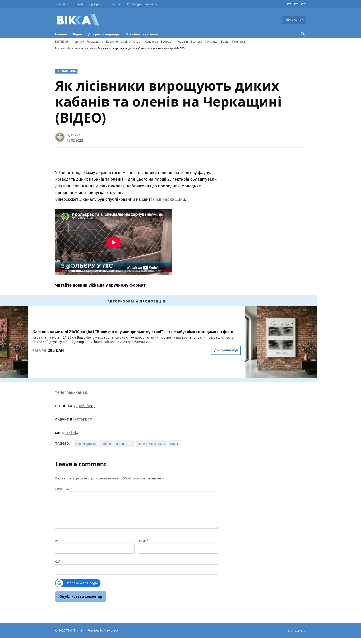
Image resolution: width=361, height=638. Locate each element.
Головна (62, 4)
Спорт (137, 41)
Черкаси (78, 41)
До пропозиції (226, 350)
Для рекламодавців (104, 34)
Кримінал (211, 41)
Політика (238, 41)
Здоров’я (167, 41)
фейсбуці (85, 405)
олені (174, 444)
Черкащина (95, 41)
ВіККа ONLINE (294, 20)
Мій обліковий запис (142, 34)
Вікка (76, 135)
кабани (106, 444)
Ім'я (59, 541)
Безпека (196, 41)
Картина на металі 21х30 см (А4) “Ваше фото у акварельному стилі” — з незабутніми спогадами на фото (133, 331)
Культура (151, 41)
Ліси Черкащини (169, 199)
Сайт (58, 561)
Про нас (115, 4)
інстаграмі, (84, 419)
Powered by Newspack (102, 630)
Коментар (63, 489)
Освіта (125, 41)
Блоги (79, 4)
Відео (77, 34)
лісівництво (124, 444)
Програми (96, 4)
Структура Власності (142, 4)
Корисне (112, 41)
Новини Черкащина (151, 444)
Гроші (225, 41)
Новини (61, 34)
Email (144, 541)
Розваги (182, 41)
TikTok (71, 432)
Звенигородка (86, 444)
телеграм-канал (71, 392)
